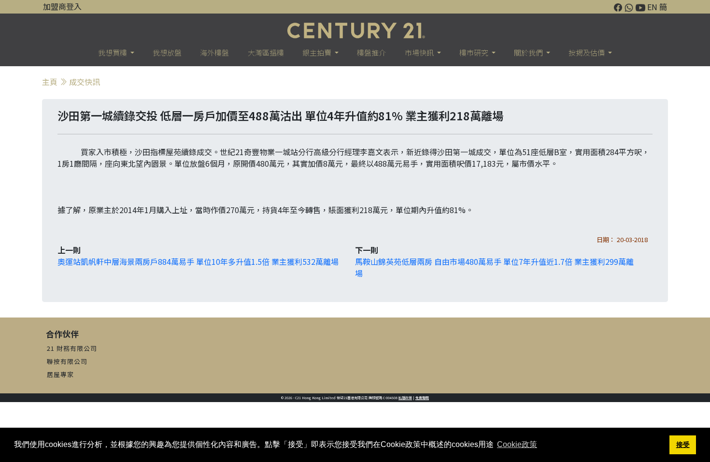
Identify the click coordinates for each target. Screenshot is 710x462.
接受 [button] (683, 444)
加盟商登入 (62, 6)
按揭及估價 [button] (587, 52)
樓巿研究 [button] (474, 52)
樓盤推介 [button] (371, 52)
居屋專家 (60, 374)
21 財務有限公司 (72, 348)
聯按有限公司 (67, 361)
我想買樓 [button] (113, 52)
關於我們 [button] (529, 52)
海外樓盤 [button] (214, 52)
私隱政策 (405, 397)
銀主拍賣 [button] (317, 52)
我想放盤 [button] (167, 52)
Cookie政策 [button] (517, 444)
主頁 (49, 81)
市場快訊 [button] (420, 52)
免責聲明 (422, 397)
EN (652, 7)
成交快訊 (84, 81)
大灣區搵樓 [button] (266, 52)
